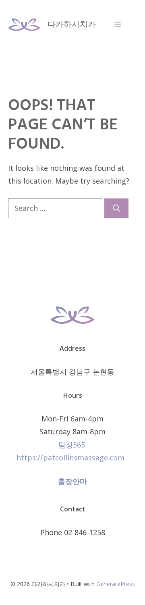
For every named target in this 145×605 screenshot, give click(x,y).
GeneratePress (115, 584)
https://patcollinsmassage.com (72, 457)
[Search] (116, 208)
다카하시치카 (72, 23)
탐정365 (71, 445)
